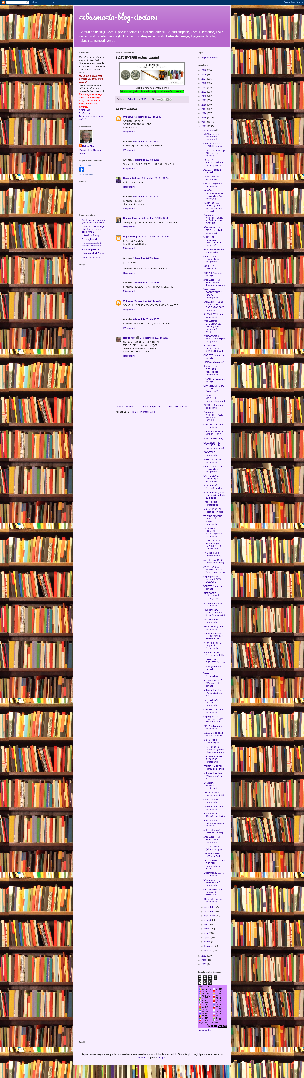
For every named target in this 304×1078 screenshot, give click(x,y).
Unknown (128, 116)
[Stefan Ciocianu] (81, 171)
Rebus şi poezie (90, 239)
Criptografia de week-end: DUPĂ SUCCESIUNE (213, 719)
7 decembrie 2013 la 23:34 (146, 282)
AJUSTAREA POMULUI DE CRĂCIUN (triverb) (213, 348)
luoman (142, 1057)
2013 (204, 126)
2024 (204, 79)
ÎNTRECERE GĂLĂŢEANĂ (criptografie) (211, 596)
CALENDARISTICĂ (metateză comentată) (212, 892)
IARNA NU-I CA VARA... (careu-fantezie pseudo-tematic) (213, 207)
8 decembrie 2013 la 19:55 (146, 319)
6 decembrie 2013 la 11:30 (147, 116)
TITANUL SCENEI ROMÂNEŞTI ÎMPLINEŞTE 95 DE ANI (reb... (212, 544)
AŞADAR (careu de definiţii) (213, 171)
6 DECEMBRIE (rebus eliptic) (211, 741)
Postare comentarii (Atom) (143, 411)
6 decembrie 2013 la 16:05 (155, 218)
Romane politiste (90, 249)
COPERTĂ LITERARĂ (210, 267)
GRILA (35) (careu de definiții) (212, 185)
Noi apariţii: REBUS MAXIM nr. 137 (213, 432)
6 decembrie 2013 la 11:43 (146, 141)
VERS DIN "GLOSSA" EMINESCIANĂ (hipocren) (212, 241)
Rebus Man (129, 337)
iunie (206, 928)
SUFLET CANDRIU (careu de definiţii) (213, 561)
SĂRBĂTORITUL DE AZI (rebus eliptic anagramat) (213, 230)
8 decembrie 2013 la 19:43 (147, 301)
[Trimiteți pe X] (164, 99)
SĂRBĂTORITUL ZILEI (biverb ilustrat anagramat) (214, 283)
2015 (204, 117)
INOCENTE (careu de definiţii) (212, 900)
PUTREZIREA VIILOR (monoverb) (210, 702)
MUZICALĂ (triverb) (213, 438)
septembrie (210, 915)
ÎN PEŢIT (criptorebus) (211, 674)
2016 (204, 113)
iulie (206, 924)
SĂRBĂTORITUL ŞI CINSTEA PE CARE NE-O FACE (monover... (213, 306)
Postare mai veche (178, 406)
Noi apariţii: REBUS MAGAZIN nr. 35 (213, 734)
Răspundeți (129, 131)
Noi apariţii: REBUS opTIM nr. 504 (213, 854)
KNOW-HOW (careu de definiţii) (213, 315)
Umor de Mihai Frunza (93, 253)
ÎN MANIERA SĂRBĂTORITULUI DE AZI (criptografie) (213, 293)
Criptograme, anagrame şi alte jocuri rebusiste (94, 221)
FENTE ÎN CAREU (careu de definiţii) (213, 767)
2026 (204, 70)
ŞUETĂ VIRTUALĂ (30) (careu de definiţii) (212, 683)
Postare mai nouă (125, 406)
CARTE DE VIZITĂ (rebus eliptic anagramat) (212, 259)
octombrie (209, 911)
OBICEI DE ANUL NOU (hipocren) (212, 144)
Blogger (161, 1057)
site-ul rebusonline (91, 257)
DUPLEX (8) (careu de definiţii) (213, 807)
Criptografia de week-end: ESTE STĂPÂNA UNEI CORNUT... (213, 219)
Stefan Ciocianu (85, 165)
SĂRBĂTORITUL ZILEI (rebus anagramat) (211, 840)
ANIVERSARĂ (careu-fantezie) (212, 486)
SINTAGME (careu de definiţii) (212, 604)
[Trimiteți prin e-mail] (158, 99)
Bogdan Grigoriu (132, 236)
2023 (204, 83)
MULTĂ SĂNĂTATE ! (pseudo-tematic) (213, 510)
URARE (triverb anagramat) (211, 178)
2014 (204, 122)
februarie (209, 946)
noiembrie (209, 907)
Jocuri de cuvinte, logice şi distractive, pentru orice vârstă (94, 229)
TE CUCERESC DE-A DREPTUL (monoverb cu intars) (214, 864)
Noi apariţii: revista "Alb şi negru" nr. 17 (212, 776)
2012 (204, 955)
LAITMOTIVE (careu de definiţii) (213, 874)
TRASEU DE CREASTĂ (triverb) (214, 661)
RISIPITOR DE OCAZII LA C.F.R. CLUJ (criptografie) (214, 612)
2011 (204, 960)
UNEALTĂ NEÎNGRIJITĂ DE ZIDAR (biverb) (213, 163)
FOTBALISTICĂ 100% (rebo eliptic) (214, 814)
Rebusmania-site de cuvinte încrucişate (92, 244)
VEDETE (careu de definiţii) (212, 587)
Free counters (205, 1030)
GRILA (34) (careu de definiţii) (212, 727)
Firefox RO (84, 113)
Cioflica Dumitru (132, 218)
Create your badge (86, 174)
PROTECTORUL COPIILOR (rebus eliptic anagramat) (213, 750)
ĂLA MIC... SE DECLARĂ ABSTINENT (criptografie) (211, 370)
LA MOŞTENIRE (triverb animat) (212, 554)
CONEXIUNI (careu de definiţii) (213, 425)
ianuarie (208, 950)
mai (206, 933)
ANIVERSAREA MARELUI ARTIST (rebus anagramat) (214, 570)
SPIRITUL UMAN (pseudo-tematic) (213, 831)
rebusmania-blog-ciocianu (118, 16)
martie (207, 941)
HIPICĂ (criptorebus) (213, 362)
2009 (204, 964)
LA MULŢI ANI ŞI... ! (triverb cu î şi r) (213, 848)
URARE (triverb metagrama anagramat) (211, 136)
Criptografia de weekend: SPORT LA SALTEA (213, 579)
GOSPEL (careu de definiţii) (213, 274)
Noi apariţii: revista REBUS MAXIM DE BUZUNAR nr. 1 (214, 636)
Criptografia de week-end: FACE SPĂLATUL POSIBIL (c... (213, 416)
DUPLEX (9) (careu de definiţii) (213, 406)
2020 (204, 96)
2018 (204, 104)
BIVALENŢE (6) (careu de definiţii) (213, 654)
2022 (204, 87)
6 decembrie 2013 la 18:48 (155, 236)
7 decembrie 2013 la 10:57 (146, 258)
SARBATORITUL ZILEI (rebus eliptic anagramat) (214, 339)
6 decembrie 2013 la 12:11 (146, 159)
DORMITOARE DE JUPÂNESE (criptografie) (212, 759)
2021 (204, 91)
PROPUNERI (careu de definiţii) (213, 627)
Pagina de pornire (152, 406)
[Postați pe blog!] (161, 99)
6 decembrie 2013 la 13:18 (155, 178)
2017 (204, 109)
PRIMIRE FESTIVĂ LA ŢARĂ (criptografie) (212, 646)
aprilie (207, 937)
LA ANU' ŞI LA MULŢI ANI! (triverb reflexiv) (214, 153)
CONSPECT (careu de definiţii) (213, 710)
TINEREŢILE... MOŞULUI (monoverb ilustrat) (214, 398)
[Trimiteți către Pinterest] (170, 99)
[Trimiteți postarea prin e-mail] (153, 99)
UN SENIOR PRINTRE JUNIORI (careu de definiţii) (212, 532)
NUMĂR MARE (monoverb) (210, 620)
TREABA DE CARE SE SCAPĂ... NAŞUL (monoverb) (212, 520)
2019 (204, 100)
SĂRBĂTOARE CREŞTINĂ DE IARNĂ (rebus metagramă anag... (212, 326)
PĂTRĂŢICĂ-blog (90, 235)
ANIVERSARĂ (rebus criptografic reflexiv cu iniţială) (214, 495)
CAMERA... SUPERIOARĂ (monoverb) (211, 882)
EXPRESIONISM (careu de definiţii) (213, 793)
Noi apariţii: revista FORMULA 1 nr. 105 (212, 693)
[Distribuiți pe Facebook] (167, 99)
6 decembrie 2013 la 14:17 (146, 196)
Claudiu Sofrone (132, 178)
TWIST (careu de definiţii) (212, 668)
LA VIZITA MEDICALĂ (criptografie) (211, 785)
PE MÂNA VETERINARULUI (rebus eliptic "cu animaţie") (213, 194)
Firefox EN (84, 110)
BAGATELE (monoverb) (210, 453)
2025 (204, 74)
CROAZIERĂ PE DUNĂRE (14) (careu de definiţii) (213, 445)
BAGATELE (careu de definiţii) (212, 460)
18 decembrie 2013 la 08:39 (154, 337)
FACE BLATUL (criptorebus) (211, 503)
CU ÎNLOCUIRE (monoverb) (211, 800)
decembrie (209, 130)
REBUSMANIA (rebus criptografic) (214, 250)
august (208, 920)
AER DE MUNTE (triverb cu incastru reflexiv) (214, 823)
